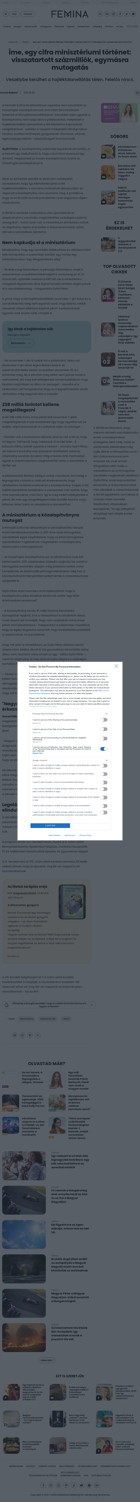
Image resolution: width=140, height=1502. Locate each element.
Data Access (70, 835)
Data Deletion (54, 835)
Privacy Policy (85, 835)
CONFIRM (50, 826)
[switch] (103, 720)
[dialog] (70, 751)
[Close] (117, 667)
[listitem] (70, 713)
